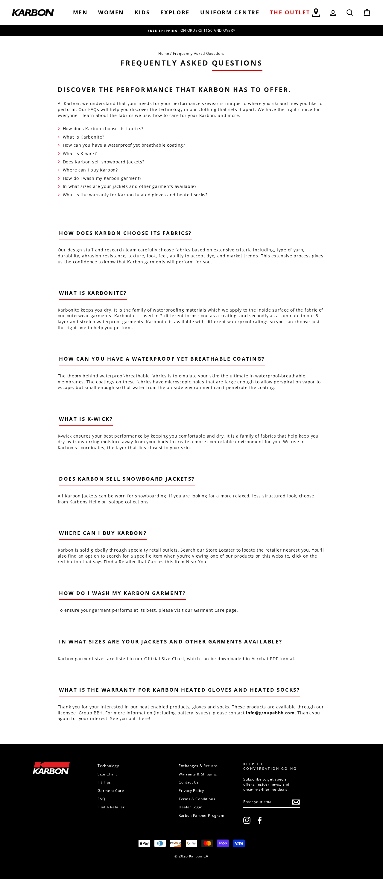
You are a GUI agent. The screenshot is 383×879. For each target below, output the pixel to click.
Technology (108, 765)
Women (111, 12)
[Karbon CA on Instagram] (246, 820)
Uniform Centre (230, 12)
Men (80, 12)
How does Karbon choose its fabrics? (103, 128)
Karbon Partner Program (201, 815)
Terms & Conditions (197, 798)
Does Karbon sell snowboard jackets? (104, 162)
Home (163, 53)
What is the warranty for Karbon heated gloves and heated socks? (135, 195)
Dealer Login (190, 806)
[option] (191, 30)
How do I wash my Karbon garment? (102, 178)
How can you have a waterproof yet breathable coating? (124, 145)
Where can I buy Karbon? (90, 170)
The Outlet (290, 12)
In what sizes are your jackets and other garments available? (130, 186)
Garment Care (209, 610)
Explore (175, 12)
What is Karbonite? (83, 137)
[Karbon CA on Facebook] (259, 820)
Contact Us (189, 782)
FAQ (101, 798)
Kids (142, 12)
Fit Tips (104, 782)
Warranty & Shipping (198, 774)
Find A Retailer (111, 806)
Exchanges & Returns (198, 765)
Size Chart (107, 774)
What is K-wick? (80, 153)
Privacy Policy (191, 790)
